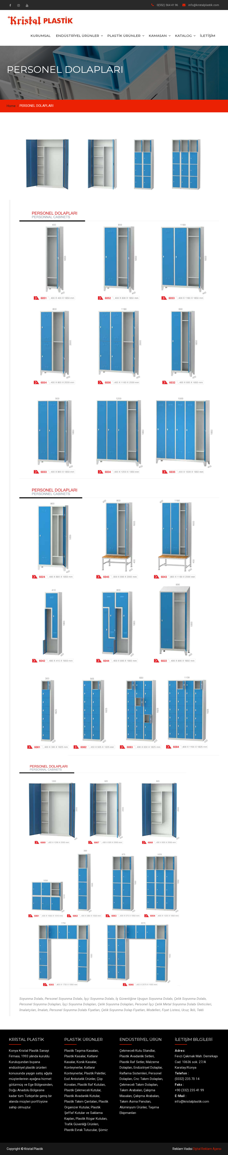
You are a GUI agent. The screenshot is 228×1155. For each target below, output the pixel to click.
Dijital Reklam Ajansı (207, 1149)
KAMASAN (158, 36)
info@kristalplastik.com (203, 5)
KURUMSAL (41, 36)
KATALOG (183, 36)
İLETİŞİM (207, 36)
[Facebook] (10, 5)
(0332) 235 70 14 (187, 1079)
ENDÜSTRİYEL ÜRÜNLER (77, 36)
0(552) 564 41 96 (167, 5)
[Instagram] (18, 5)
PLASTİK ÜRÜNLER (123, 36)
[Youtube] (27, 5)
